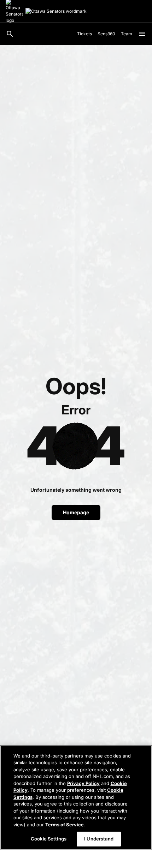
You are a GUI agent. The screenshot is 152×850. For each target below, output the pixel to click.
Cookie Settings (48, 839)
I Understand (98, 839)
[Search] (10, 34)
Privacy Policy (83, 783)
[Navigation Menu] (142, 34)
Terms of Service (64, 824)
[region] (76, 798)
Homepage (76, 512)
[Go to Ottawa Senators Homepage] (56, 11)
